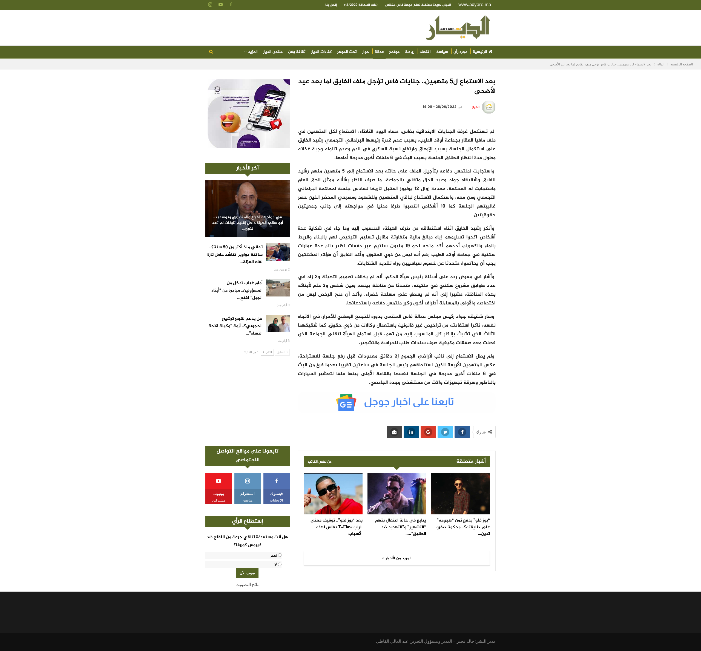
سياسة (442, 52)
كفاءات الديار (321, 52)
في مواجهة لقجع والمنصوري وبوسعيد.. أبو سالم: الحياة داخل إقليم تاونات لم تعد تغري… (247, 223)
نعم (274, 555)
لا (275, 564)
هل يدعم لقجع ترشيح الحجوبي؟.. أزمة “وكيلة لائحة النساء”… (235, 326)
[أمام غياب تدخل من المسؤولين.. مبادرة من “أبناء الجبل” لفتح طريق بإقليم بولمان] (278, 288)
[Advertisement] (247, 401)
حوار (365, 52)
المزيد (253, 52)
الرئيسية (480, 52)
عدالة (379, 52)
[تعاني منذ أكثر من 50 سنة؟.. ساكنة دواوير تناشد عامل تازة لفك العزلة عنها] (278, 252)
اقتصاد (425, 52)
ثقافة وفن (297, 52)
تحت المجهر (347, 52)
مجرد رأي (460, 52)
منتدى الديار (273, 52)
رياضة (409, 52)
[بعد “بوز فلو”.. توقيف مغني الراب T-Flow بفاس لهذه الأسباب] (333, 493)
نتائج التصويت (247, 584)
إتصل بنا (331, 5)
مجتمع (394, 52)
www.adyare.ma (474, 4)
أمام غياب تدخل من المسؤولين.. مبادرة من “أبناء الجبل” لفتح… (237, 291)
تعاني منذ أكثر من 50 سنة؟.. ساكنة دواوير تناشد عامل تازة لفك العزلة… (235, 255)
